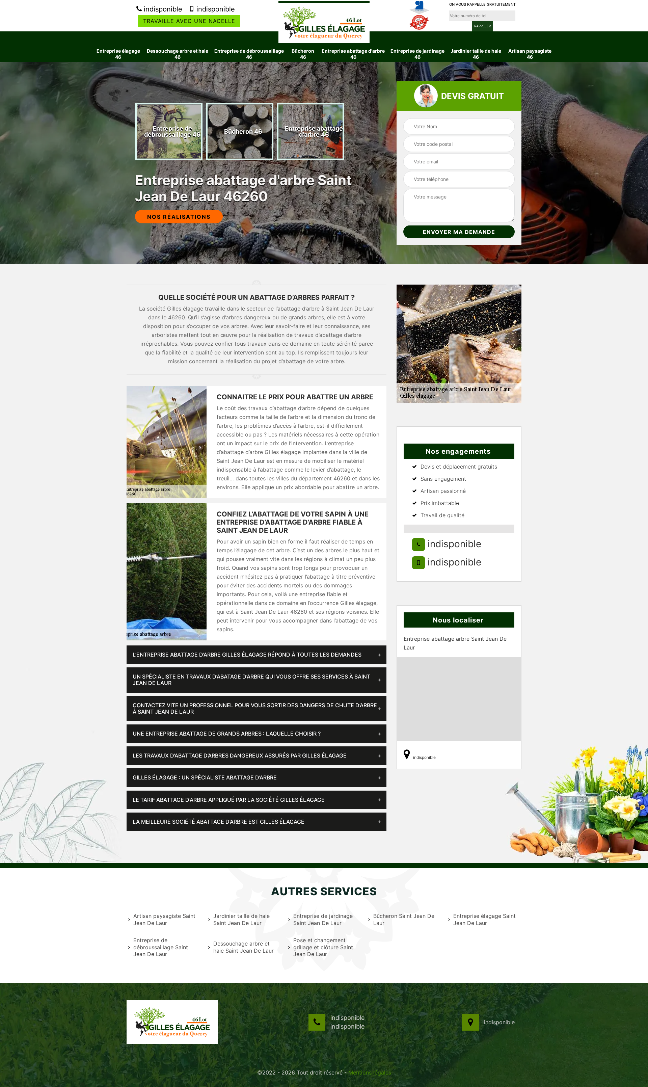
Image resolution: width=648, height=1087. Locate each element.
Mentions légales (369, 1072)
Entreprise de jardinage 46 (417, 54)
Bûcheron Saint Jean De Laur (403, 919)
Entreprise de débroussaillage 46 (249, 54)
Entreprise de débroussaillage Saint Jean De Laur (160, 947)
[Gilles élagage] (324, 22)
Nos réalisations (179, 216)
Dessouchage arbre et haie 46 (177, 54)
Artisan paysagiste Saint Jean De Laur (164, 919)
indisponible (162, 9)
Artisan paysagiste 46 (529, 54)
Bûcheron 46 (303, 54)
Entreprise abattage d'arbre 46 (353, 54)
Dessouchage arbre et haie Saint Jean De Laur (243, 947)
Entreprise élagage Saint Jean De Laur (484, 919)
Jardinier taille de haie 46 (476, 54)
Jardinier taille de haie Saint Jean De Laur (241, 919)
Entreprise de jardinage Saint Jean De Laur (323, 919)
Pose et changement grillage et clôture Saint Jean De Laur (323, 947)
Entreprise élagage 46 (118, 54)
